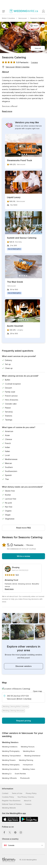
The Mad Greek (15, 281)
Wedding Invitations (9, 747)
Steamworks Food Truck (19, 160)
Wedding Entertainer (32, 756)
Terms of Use (17, 793)
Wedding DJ (7, 774)
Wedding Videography (11, 765)
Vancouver (22, 18)
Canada (11, 845)
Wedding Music (29, 751)
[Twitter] (10, 832)
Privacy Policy (31, 793)
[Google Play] (29, 821)
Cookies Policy (8, 797)
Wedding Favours (27, 747)
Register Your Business (11, 801)
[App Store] (11, 821)
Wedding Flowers (9, 760)
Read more (7, 111)
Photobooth (25, 778)
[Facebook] (4, 832)
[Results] (4, 26)
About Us (27, 801)
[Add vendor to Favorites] (43, 26)
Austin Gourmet (15, 325)
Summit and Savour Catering (21, 237)
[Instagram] (21, 832)
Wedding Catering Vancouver (13, 711)
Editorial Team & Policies (12, 804)
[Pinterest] (15, 832)
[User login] (43, 11)
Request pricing (23, 720)
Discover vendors (24, 666)
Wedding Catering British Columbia (15, 706)
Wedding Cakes (29, 769)
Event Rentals (20, 774)
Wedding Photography (11, 751)
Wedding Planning (26, 760)
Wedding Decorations (10, 769)
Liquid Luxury (13, 197)
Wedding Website (9, 808)
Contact (5, 793)
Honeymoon (28, 765)
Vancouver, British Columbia (17, 67)
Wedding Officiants (9, 778)
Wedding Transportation (11, 756)
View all (38, 48)
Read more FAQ (23, 528)
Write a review (23, 556)
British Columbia (8, 18)
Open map (37, 691)
